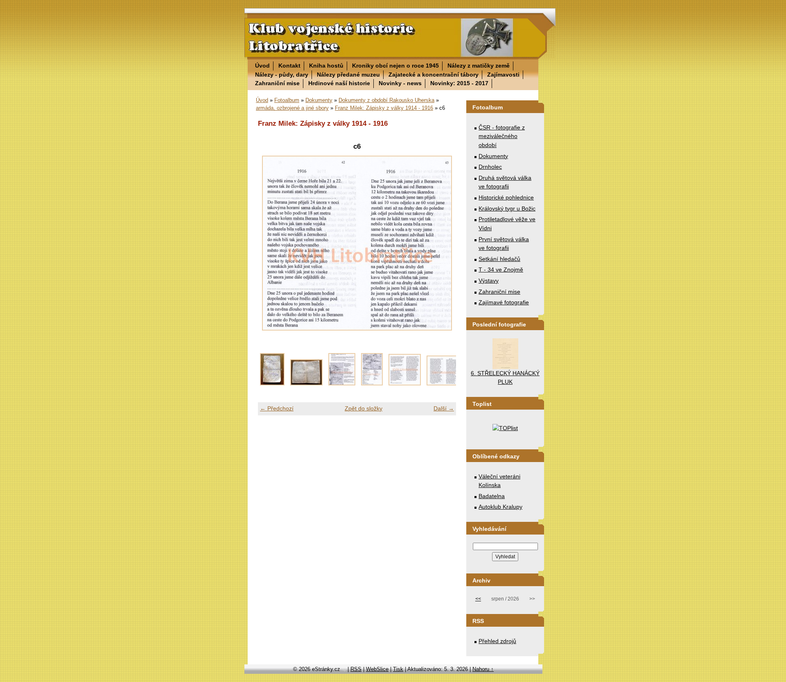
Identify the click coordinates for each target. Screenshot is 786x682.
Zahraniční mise (277, 83)
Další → (444, 408)
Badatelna (492, 496)
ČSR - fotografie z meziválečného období (502, 136)
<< (478, 598)
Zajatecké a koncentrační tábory (433, 74)
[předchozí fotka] (271, 243)
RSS (355, 669)
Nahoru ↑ (483, 669)
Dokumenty (318, 100)
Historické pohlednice (506, 197)
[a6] (443, 383)
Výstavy (489, 280)
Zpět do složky (363, 408)
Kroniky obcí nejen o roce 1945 (395, 65)
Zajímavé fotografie (504, 302)
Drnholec (490, 166)
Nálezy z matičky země (478, 65)
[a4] (372, 383)
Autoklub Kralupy (500, 506)
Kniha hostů (326, 65)
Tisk (398, 669)
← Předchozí (277, 408)
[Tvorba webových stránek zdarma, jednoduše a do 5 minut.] (345, 670)
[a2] (306, 383)
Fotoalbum (286, 100)
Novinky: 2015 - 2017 (459, 83)
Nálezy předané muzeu (348, 74)
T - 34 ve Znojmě (501, 269)
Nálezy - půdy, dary (281, 74)
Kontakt (289, 65)
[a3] (341, 383)
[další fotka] (443, 243)
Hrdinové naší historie (339, 83)
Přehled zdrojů (497, 641)
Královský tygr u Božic (507, 208)
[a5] (404, 383)
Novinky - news (400, 83)
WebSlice (377, 669)
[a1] (272, 383)
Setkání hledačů (499, 259)
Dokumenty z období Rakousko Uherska (386, 100)
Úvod (262, 65)
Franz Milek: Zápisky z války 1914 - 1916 (384, 108)
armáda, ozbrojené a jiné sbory (292, 108)
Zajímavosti (503, 74)
